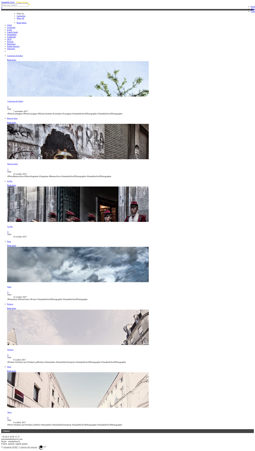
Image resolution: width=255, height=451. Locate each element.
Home (11, 11)
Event (9, 30)
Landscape (11, 37)
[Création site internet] (43, 447)
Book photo (21, 23)
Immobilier (12, 34)
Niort (9, 367)
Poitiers (10, 304)
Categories (21, 16)
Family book (12, 32)
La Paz (9, 181)
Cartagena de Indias (15, 56)
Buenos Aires (12, 118)
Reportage (11, 44)
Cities (11, 19)
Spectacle (11, 49)
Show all (20, 18)
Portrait (10, 42)
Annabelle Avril (14, 2)
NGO (9, 39)
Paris (9, 241)
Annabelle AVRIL (10, 447)
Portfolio (13, 15)
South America (13, 46)
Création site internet (28, 447)
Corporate (11, 27)
